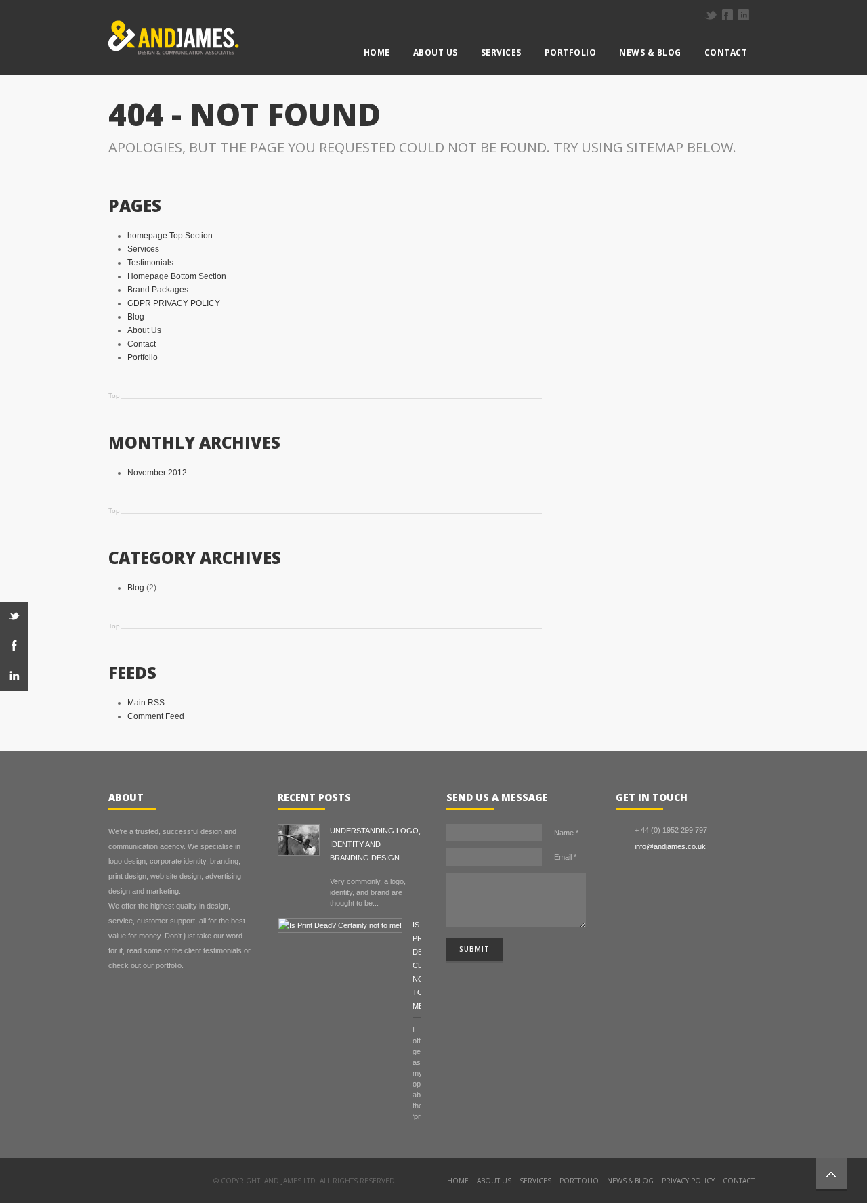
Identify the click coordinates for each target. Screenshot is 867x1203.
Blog (135, 317)
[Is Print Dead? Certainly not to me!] (345, 925)
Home (377, 52)
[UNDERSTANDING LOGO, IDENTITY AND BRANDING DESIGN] (304, 842)
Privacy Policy (688, 1180)
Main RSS (146, 702)
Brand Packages (157, 289)
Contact (726, 52)
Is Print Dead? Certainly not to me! (417, 965)
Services (501, 52)
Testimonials (150, 262)
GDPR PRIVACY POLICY (173, 303)
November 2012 (157, 472)
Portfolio (571, 52)
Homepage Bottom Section (176, 276)
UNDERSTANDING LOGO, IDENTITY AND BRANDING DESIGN (375, 844)
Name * (566, 833)
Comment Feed (155, 716)
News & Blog (650, 52)
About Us (435, 52)
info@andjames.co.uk (670, 846)
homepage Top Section (170, 235)
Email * (565, 857)
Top (114, 395)
